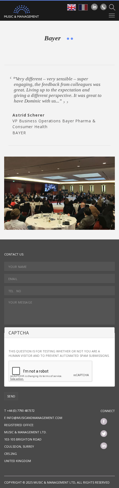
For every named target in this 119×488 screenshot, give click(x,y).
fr (83, 7)
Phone (103, 7)
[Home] (21, 11)
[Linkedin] (94, 7)
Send (11, 396)
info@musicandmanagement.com (34, 418)
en (71, 7)
